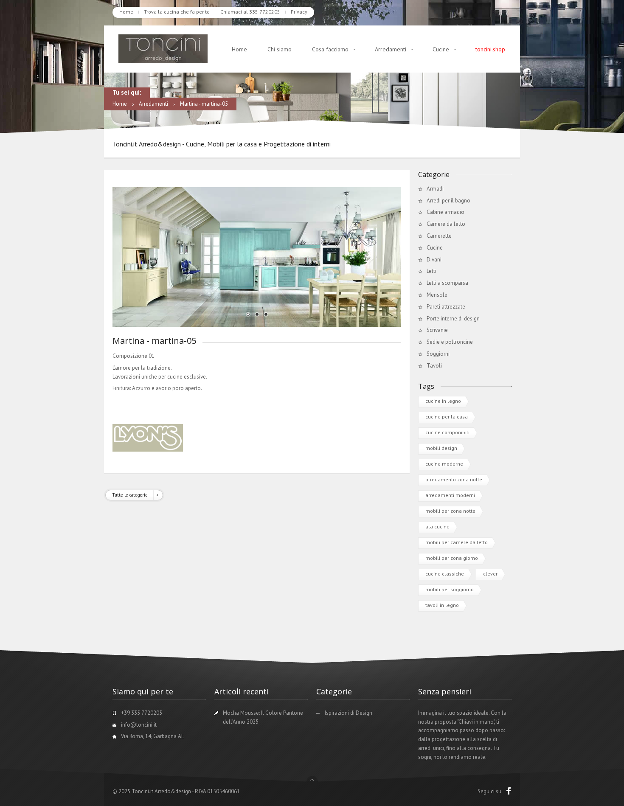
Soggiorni (438, 353)
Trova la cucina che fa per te (177, 11)
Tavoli (434, 365)
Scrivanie (437, 330)
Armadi (435, 188)
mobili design (441, 448)
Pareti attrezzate (446, 306)
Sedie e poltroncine (450, 341)
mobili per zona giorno (451, 558)
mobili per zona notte (450, 511)
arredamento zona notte (453, 479)
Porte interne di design (453, 318)
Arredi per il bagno (448, 200)
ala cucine (437, 526)
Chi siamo (279, 49)
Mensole (437, 294)
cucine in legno (443, 401)
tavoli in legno (442, 605)
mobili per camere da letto (456, 542)
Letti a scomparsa (447, 282)
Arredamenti (390, 49)
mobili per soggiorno (449, 589)
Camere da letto (446, 223)
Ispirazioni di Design (348, 712)
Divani (434, 259)
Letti (431, 271)
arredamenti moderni (450, 495)
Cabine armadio (445, 212)
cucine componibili (447, 432)
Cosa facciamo (330, 49)
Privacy (299, 11)
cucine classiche (444, 573)
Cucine (441, 49)
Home (126, 11)
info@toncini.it (139, 724)
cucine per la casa (446, 416)
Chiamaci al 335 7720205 (250, 11)
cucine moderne (444, 464)
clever (490, 573)
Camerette (439, 235)
